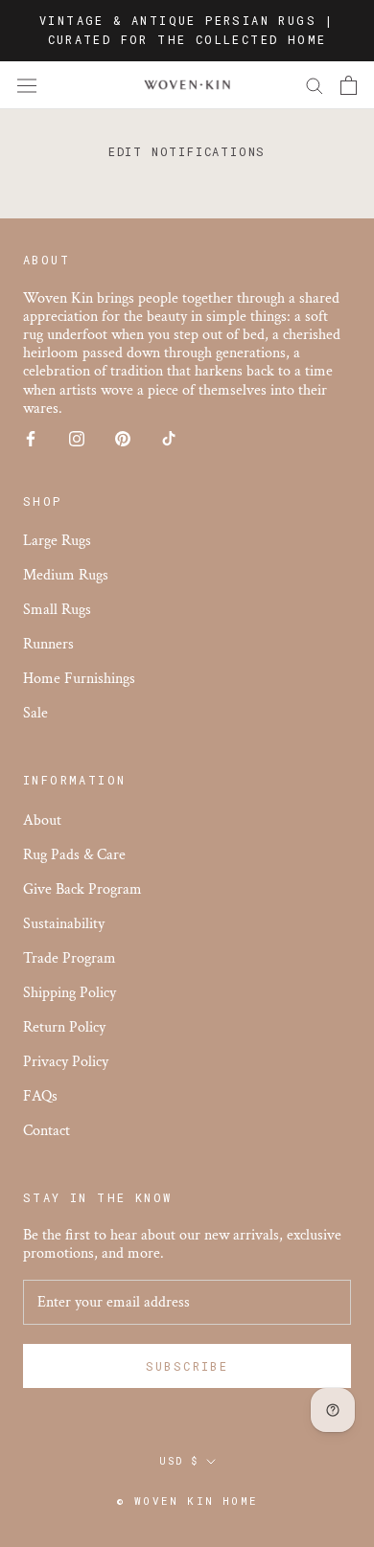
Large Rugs (57, 541)
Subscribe (187, 1366)
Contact (46, 1131)
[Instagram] (76, 437)
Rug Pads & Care (74, 855)
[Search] (314, 85)
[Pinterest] (122, 437)
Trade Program (69, 958)
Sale (35, 713)
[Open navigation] (26, 85)
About (42, 820)
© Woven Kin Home (187, 1500)
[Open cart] (348, 85)
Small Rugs (57, 610)
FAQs (40, 1096)
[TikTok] (168, 437)
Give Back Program (82, 889)
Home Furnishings (79, 679)
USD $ (179, 1461)
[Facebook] (30, 437)
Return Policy (64, 1027)
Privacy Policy (65, 1062)
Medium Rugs (65, 575)
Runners (48, 644)
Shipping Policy (69, 993)
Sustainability (64, 924)
